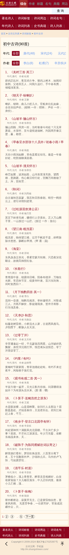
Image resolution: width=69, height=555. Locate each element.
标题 (40, 3)
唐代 (29, 53)
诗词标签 (24, 18)
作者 (32, 3)
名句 (48, 3)
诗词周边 (40, 18)
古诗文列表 (14, 33)
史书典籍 (40, 26)
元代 (63, 53)
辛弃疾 (60, 63)
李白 (28, 63)
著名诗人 (8, 18)
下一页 (30, 516)
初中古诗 (38, 33)
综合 (23, 3)
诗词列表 (24, 26)
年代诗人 (8, 26)
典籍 (56, 3)
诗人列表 (56, 26)
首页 (3, 33)
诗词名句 (56, 18)
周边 (65, 3)
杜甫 (44, 63)
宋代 (46, 53)
